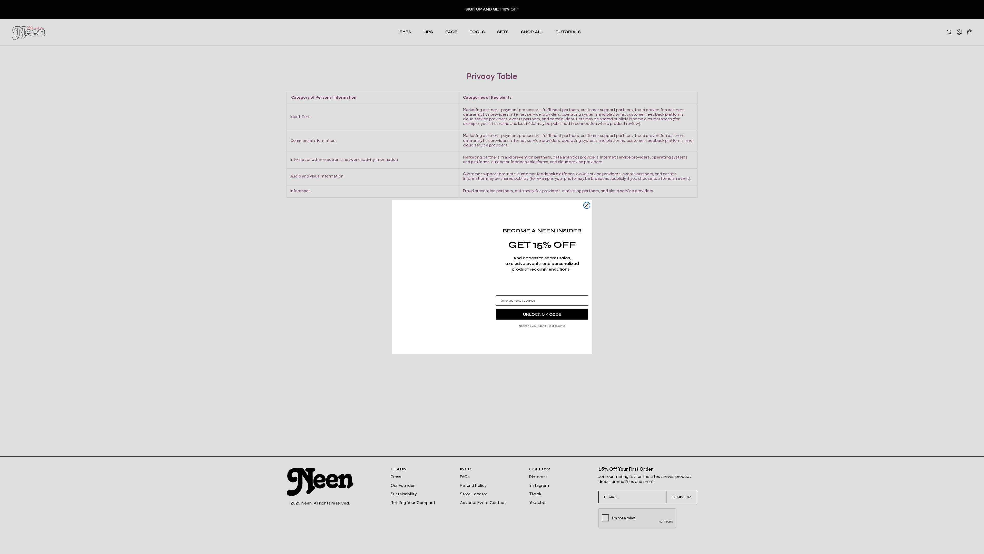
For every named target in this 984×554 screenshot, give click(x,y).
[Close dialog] (587, 205)
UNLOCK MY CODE (542, 314)
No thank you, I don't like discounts (542, 326)
